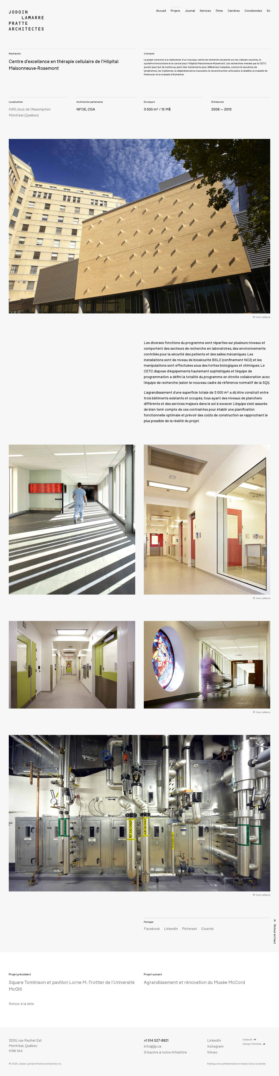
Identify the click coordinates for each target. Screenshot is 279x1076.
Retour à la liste (21, 1004)
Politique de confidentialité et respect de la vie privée (236, 1063)
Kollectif (247, 1039)
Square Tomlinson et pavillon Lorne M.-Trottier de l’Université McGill (72, 985)
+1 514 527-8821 (156, 1040)
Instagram (215, 1046)
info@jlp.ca (152, 1046)
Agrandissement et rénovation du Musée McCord (194, 982)
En (268, 10)
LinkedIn (171, 928)
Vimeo (212, 1052)
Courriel (207, 928)
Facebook (152, 928)
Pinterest (189, 928)
